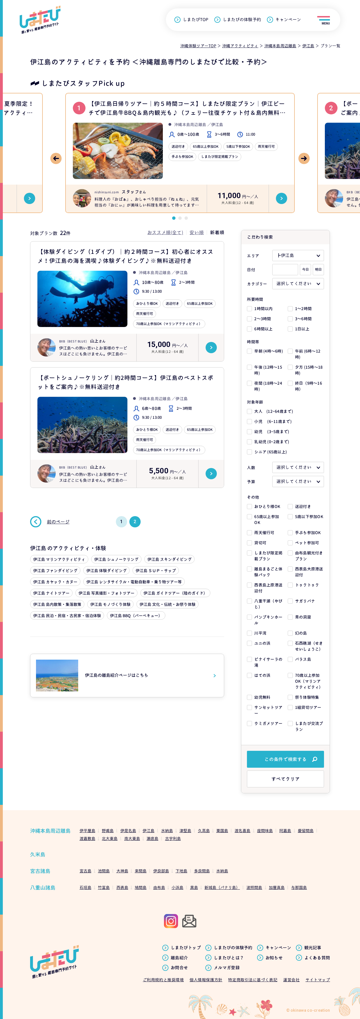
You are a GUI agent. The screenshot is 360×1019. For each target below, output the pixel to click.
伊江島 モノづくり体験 (110, 604)
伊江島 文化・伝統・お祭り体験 (167, 604)
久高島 (204, 830)
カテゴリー (257, 283)
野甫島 (108, 830)
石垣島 (85, 887)
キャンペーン (288, 20)
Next (304, 158)
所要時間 (255, 299)
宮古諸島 (40, 871)
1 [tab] (174, 218)
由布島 (159, 887)
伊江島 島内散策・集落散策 (57, 604)
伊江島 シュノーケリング (116, 559)
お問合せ (179, 968)
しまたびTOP (195, 20)
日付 (251, 269)
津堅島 (185, 830)
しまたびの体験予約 (242, 20)
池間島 (104, 871)
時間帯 (253, 341)
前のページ (58, 522)
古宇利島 (173, 838)
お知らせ (274, 958)
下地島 (181, 871)
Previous (56, 158)
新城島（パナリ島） (222, 887)
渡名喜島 (242, 830)
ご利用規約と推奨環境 (163, 979)
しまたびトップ (186, 948)
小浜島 (177, 887)
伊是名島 (128, 830)
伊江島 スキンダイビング (169, 559)
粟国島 (222, 830)
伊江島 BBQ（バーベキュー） (136, 615)
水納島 (167, 830)
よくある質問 (317, 958)
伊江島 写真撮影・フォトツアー (106, 593)
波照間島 (254, 887)
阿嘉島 (285, 830)
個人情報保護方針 (206, 979)
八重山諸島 (42, 887)
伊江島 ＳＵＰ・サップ (156, 570)
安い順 (197, 232)
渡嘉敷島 (87, 838)
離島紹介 (179, 958)
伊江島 (148, 830)
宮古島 (85, 871)
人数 (251, 467)
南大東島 (132, 838)
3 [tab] (186, 218)
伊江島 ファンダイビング (55, 570)
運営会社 (291, 979)
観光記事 (312, 948)
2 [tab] (180, 218)
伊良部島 (161, 871)
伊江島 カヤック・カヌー (55, 581)
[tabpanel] (180, 153)
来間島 (141, 871)
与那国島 (299, 887)
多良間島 (202, 871)
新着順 (217, 232)
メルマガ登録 (227, 968)
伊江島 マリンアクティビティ (59, 559)
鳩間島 (141, 887)
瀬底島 (152, 838)
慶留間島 (306, 830)
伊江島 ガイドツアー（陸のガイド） (175, 593)
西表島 (122, 887)
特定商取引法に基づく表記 (252, 979)
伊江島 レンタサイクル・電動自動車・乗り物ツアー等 (134, 581)
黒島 (194, 887)
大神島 (122, 871)
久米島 (37, 854)
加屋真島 (277, 887)
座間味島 (265, 830)
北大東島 (110, 838)
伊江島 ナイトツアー (51, 593)
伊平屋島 (87, 830)
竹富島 (104, 887)
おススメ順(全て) (165, 232)
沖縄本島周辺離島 (50, 830)
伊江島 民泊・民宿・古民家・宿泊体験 (67, 615)
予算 (251, 481)
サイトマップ (317, 979)
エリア (253, 255)
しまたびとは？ (229, 958)
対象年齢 (255, 402)
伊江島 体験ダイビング (106, 570)
